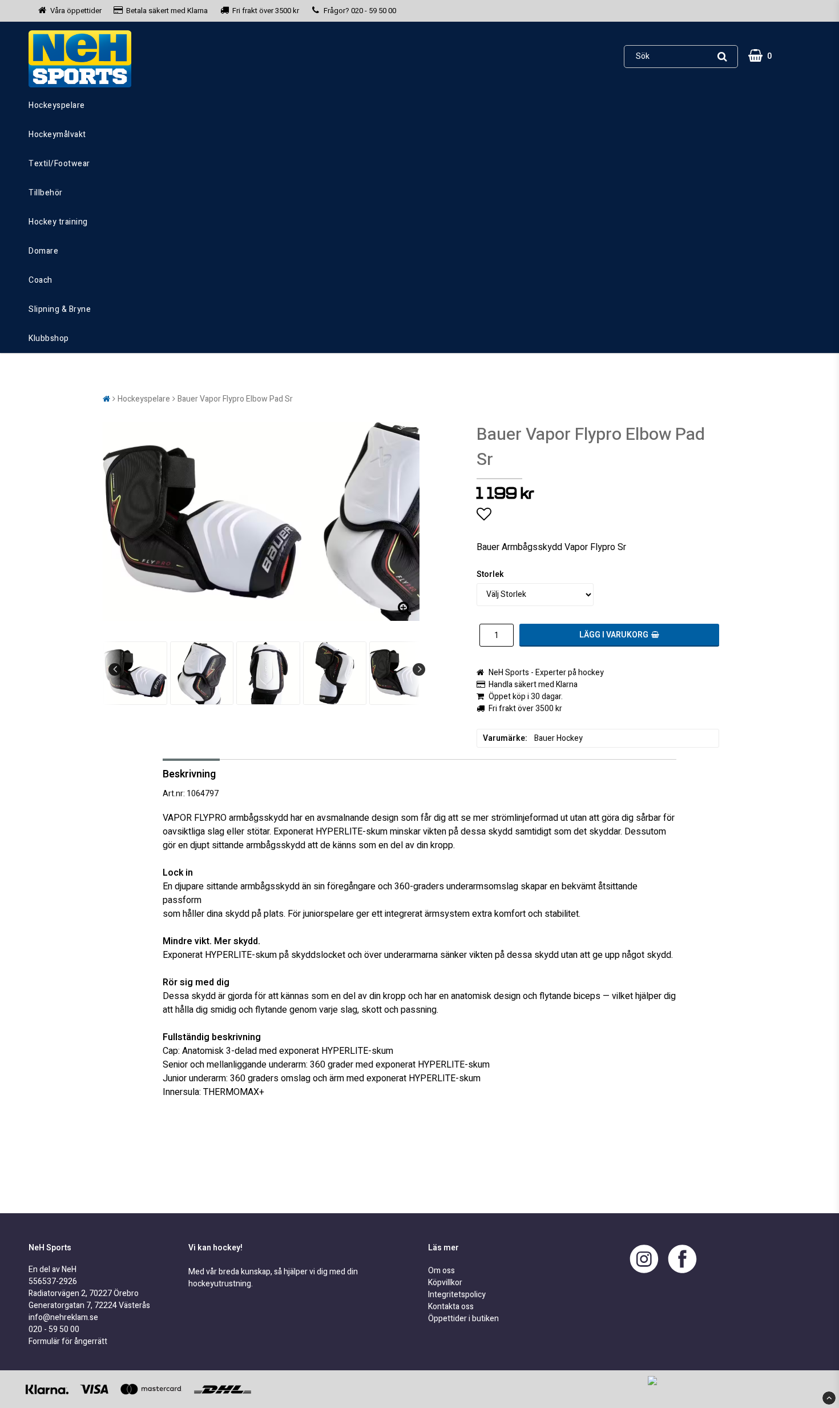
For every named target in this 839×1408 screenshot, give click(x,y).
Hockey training (58, 222)
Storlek (490, 574)
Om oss (441, 1271)
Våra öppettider (76, 10)
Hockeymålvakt (57, 135)
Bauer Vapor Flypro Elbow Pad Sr (235, 399)
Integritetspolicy (457, 1295)
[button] (761, 56)
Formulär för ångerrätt (68, 1341)
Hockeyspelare (57, 105)
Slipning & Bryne (60, 309)
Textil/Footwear (59, 164)
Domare (43, 251)
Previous (114, 669)
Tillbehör (46, 193)
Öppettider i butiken (463, 1319)
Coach (41, 280)
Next (419, 669)
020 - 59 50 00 (373, 10)
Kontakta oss (451, 1307)
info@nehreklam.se (63, 1317)
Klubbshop (49, 338)
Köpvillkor (445, 1283)
